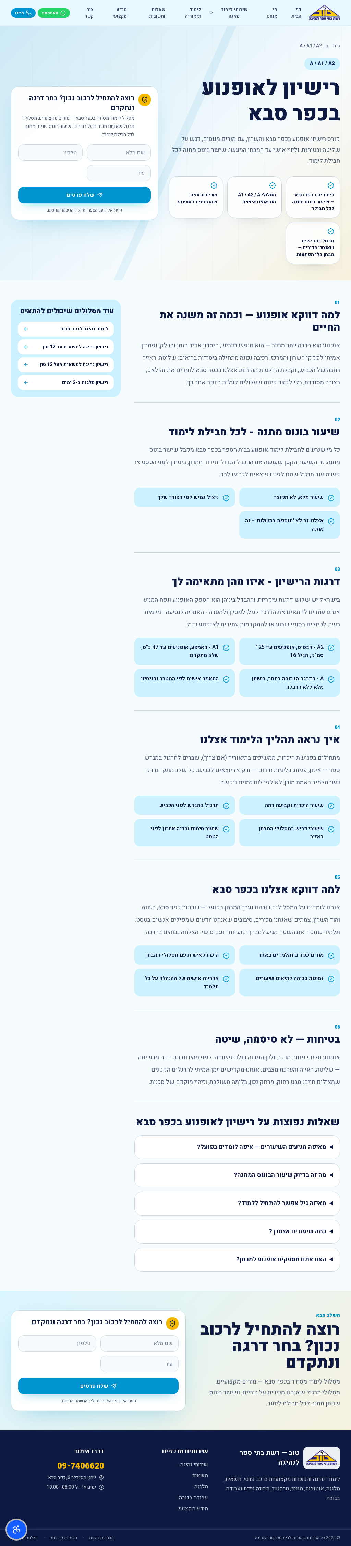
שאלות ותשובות (157, 13)
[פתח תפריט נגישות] (16, 1529)
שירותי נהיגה (194, 1465)
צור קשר (89, 13)
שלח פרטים (80, 195)
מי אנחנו (272, 13)
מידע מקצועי (119, 13)
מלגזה (201, 1487)
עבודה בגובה (193, 1498)
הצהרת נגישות (101, 1538)
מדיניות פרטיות (64, 1538)
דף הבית (296, 13)
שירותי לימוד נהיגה (234, 13)
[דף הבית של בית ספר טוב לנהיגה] (324, 13)
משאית (200, 1476)
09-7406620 (80, 1466)
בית (336, 46)
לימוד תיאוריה (193, 13)
